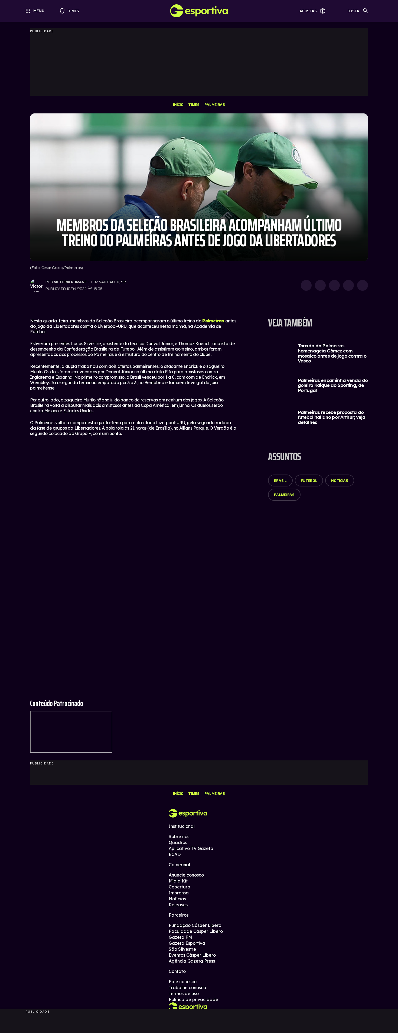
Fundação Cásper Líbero (195, 925)
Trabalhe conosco (187, 987)
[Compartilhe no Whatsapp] (320, 285)
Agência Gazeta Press (192, 961)
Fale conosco (183, 981)
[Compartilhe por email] (362, 285)
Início (178, 104)
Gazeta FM (180, 937)
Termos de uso (184, 993)
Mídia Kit (178, 881)
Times (71, 11)
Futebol (309, 480)
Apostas (308, 11)
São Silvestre (182, 949)
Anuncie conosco (186, 875)
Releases (178, 904)
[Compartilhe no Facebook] (348, 285)
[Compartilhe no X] (334, 285)
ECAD (175, 854)
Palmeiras (214, 104)
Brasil (280, 480)
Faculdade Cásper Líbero (196, 931)
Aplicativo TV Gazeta (191, 848)
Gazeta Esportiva (187, 943)
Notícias (339, 480)
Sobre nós (179, 836)
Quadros (178, 842)
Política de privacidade (193, 999)
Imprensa (179, 892)
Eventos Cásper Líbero (192, 955)
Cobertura (179, 887)
